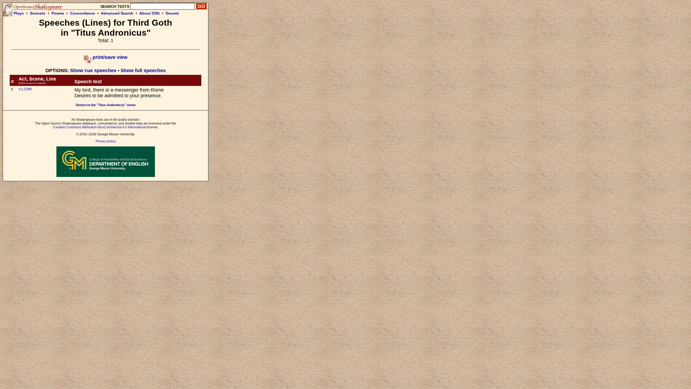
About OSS (149, 13)
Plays (19, 13)
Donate (172, 13)
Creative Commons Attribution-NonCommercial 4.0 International (99, 127)
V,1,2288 (25, 89)
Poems (58, 13)
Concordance (82, 13)
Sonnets (37, 13)
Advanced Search (117, 13)
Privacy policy (106, 141)
